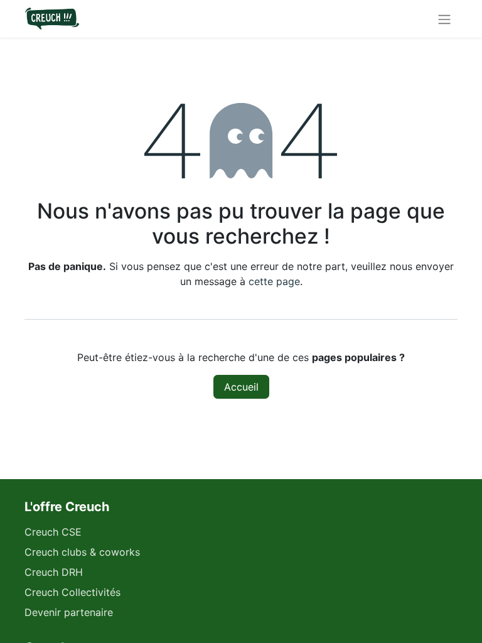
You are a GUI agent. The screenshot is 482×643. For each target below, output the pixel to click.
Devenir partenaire (68, 612)
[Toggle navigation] (444, 19)
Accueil (241, 387)
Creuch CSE (53, 532)
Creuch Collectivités (72, 592)
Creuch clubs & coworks (82, 552)
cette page (274, 281)
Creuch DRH (53, 572)
